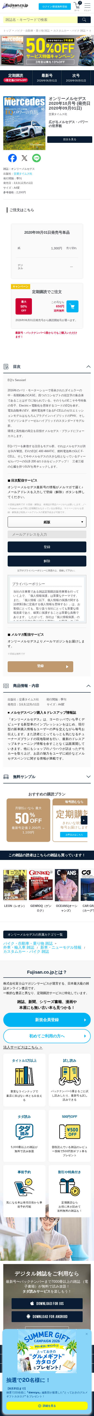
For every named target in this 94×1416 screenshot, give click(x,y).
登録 (40, 666)
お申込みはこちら (74, 834)
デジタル (20, 267)
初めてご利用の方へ (47, 1036)
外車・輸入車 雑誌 (18, 947)
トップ (7, 30)
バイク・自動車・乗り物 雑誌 (32, 30)
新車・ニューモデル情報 (60, 947)
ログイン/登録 (54, 6)
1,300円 (56, 248)
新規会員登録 (47, 1020)
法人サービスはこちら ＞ (23, 1047)
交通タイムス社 (23, 173)
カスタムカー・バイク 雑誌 (69, 30)
